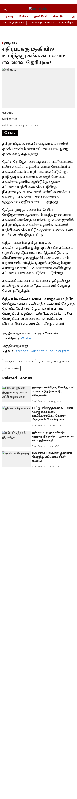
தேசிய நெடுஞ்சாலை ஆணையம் (54, 361)
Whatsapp (28, 338)
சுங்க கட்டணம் (25, 361)
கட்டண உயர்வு (11, 368)
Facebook (21, 351)
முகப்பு (9, 16)
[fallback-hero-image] (16, 394)
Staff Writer (9, 118)
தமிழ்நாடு (9, 361)
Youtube (47, 351)
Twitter (34, 351)
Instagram (62, 351)
